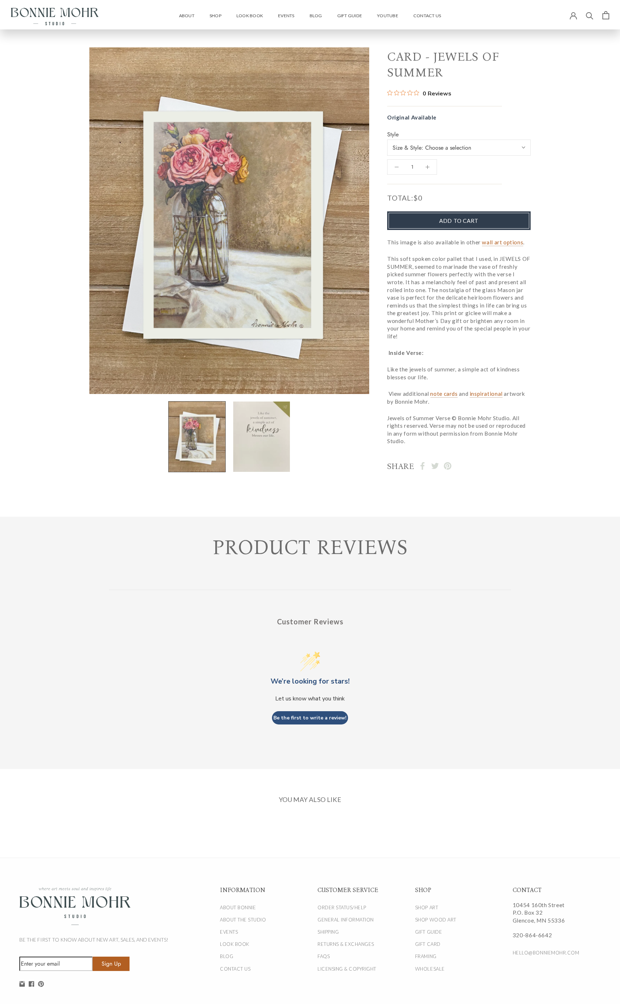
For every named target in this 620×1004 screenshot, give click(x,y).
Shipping (328, 932)
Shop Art (426, 907)
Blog (316, 15)
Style (393, 134)
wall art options (502, 242)
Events (286, 15)
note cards (443, 393)
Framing (426, 956)
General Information (346, 920)
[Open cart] (605, 15)
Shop (215, 15)
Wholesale (430, 969)
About (186, 15)
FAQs (324, 956)
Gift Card (428, 944)
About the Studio (243, 920)
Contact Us (427, 15)
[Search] (589, 15)
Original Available (412, 117)
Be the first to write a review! (310, 717)
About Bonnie (238, 907)
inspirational (486, 393)
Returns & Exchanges (346, 944)
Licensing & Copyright (347, 969)
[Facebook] (422, 466)
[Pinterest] (447, 466)
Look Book (249, 15)
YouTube (387, 15)
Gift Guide (349, 15)
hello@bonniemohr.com (546, 953)
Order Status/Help (342, 907)
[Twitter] (435, 466)
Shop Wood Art (435, 920)
